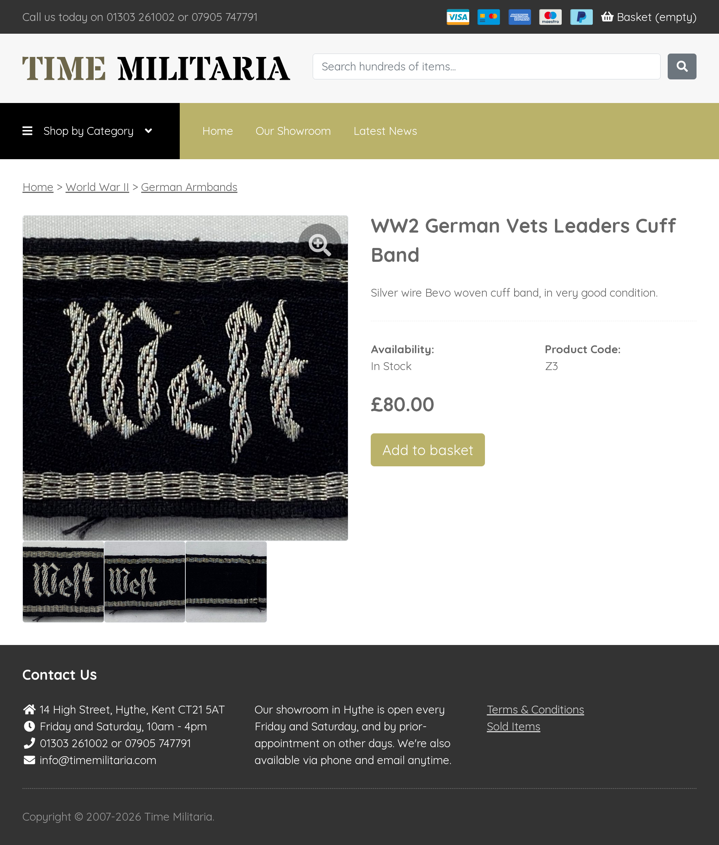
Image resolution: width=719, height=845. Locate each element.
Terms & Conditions (535, 709)
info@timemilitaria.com (98, 760)
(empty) (657, 17)
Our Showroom (293, 131)
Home (217, 131)
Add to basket (427, 449)
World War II (97, 187)
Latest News (385, 131)
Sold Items (513, 726)
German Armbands (189, 187)
